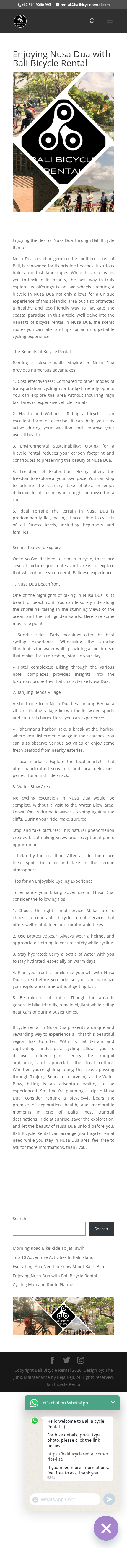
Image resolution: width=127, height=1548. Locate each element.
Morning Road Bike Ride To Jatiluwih (48, 1248)
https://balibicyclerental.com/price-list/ (77, 1456)
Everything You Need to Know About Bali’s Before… (63, 1266)
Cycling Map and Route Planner (44, 1284)
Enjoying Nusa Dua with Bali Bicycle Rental (55, 1276)
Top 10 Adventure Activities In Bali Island (53, 1257)
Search (19, 1218)
